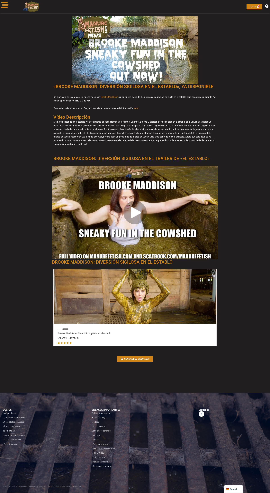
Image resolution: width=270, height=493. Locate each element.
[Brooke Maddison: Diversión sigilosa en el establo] (211, 294)
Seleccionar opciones (211, 299)
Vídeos (65, 329)
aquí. (136, 108)
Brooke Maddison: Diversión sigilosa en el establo (84, 333)
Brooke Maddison (109, 97)
